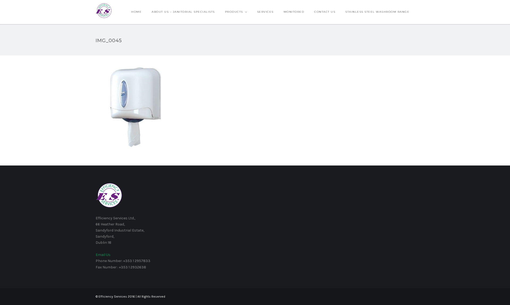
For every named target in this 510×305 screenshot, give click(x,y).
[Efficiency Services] (104, 10)
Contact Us (324, 12)
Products (234, 12)
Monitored (294, 12)
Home (136, 12)
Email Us (103, 254)
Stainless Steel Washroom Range (377, 12)
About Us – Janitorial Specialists (183, 12)
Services (265, 12)
